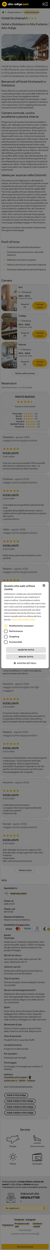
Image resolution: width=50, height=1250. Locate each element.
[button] (25, 663)
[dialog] (25, 625)
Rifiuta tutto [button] (26, 657)
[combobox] (43, 585)
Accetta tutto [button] (26, 650)
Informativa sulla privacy (23, 619)
